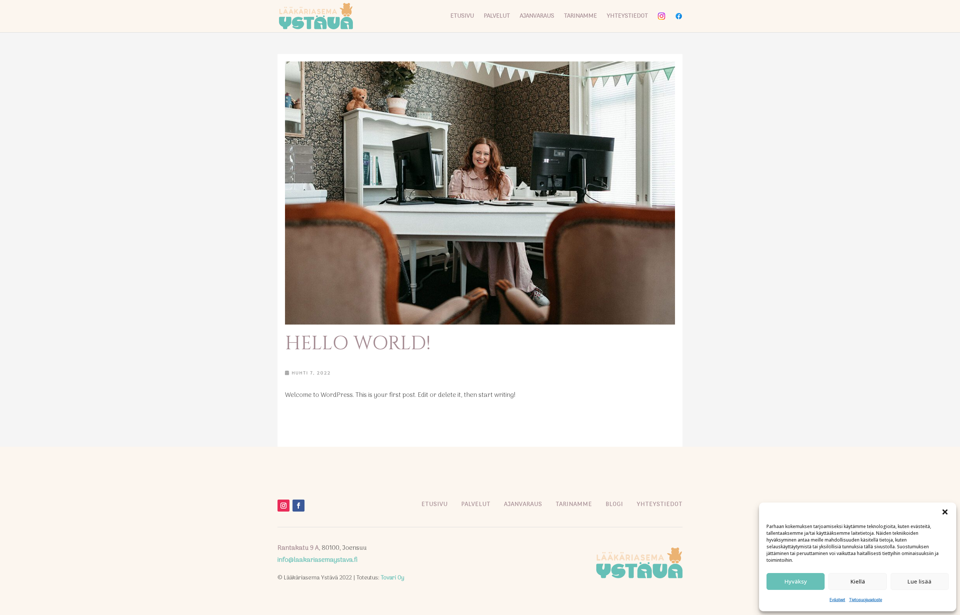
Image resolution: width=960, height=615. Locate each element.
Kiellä (857, 581)
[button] (945, 512)
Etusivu (462, 17)
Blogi (614, 504)
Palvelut (497, 17)
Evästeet (837, 600)
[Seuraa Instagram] (284, 506)
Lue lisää (920, 581)
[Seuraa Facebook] (298, 506)
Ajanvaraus (537, 17)
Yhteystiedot (627, 17)
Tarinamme (580, 17)
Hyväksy (795, 581)
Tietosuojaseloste (865, 600)
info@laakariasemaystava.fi (317, 560)
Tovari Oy (392, 577)
